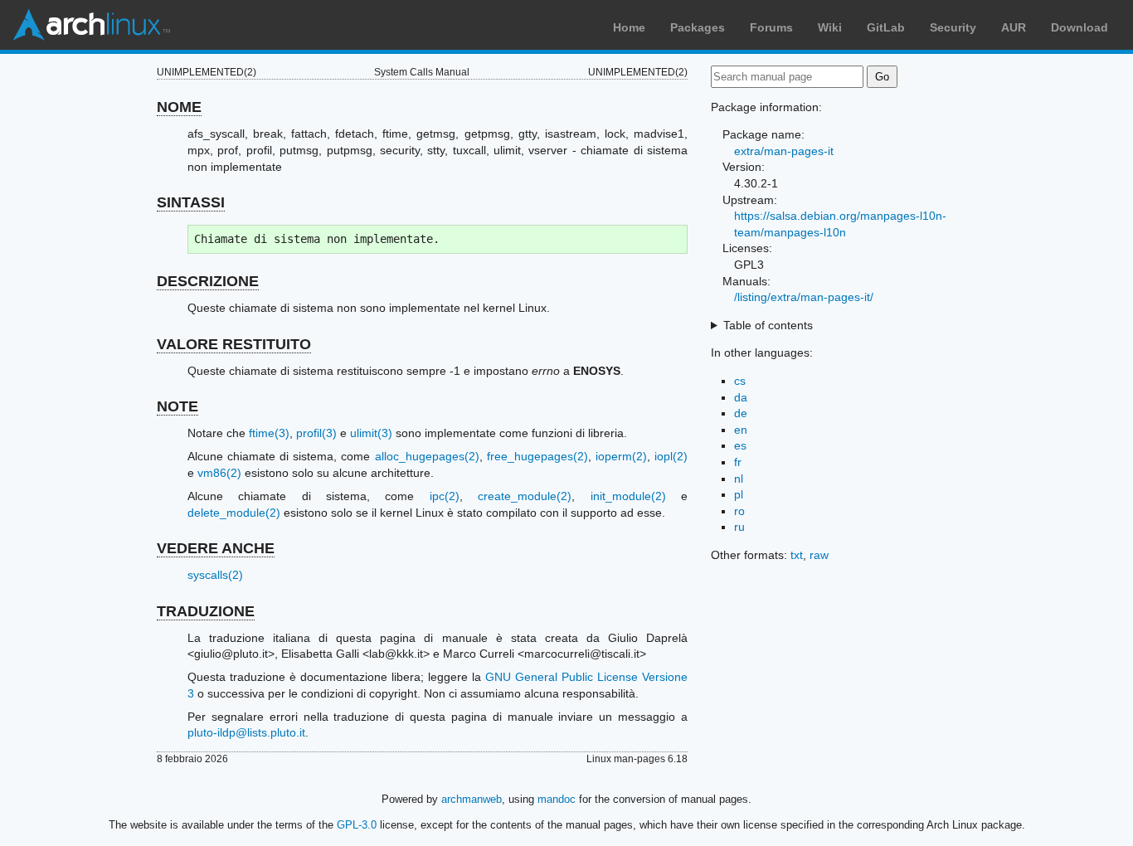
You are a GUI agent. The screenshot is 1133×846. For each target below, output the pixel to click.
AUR (1013, 27)
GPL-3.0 (357, 825)
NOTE (177, 406)
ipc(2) (445, 496)
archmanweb (471, 799)
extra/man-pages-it (784, 151)
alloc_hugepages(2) (427, 456)
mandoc (556, 799)
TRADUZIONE (206, 611)
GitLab (886, 27)
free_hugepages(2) (537, 456)
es (740, 445)
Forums (771, 27)
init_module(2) (628, 496)
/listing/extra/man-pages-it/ (803, 297)
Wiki (830, 27)
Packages (697, 27)
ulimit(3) (371, 433)
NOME (179, 107)
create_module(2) (524, 496)
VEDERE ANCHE (216, 548)
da (740, 397)
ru (739, 526)
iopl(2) (671, 456)
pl (738, 494)
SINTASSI (191, 202)
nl (738, 478)
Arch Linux (91, 24)
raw (819, 555)
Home (629, 27)
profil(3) (316, 433)
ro (739, 511)
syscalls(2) (215, 574)
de (740, 413)
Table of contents (768, 325)
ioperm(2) (621, 456)
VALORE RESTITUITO (234, 344)
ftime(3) (269, 433)
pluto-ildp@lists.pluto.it (246, 732)
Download (1079, 27)
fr (738, 462)
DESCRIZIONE (208, 281)
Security (953, 27)
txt (796, 555)
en (740, 429)
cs (740, 380)
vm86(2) (219, 472)
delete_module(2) (233, 512)
